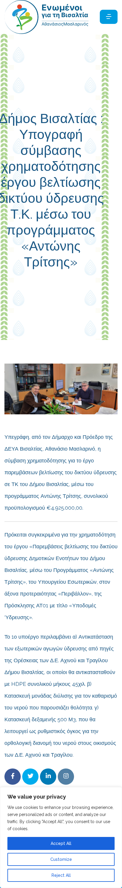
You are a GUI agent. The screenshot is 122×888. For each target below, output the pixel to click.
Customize (61, 859)
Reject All (61, 875)
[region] (61, 837)
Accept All (61, 843)
